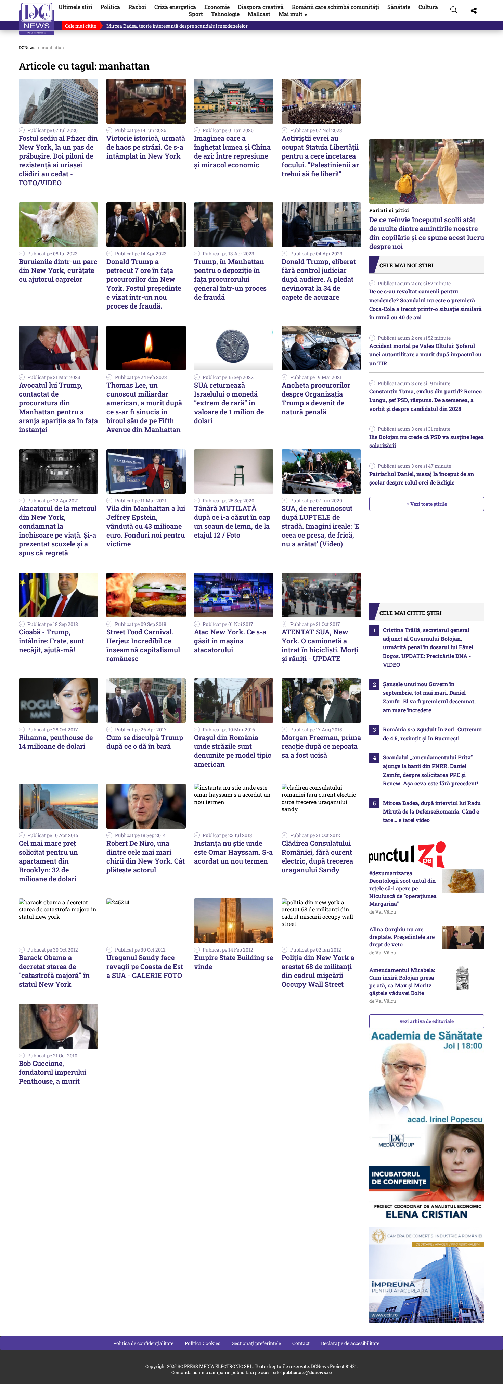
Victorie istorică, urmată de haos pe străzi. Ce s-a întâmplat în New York (145, 147)
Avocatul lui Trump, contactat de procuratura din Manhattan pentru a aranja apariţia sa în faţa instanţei (58, 407)
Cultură (428, 6)
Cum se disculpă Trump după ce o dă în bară (144, 742)
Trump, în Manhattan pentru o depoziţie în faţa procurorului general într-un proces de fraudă (230, 279)
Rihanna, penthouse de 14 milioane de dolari (56, 742)
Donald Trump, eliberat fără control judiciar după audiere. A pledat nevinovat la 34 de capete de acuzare (319, 279)
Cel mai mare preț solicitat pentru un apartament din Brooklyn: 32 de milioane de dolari (48, 861)
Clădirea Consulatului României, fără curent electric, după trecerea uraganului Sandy (317, 856)
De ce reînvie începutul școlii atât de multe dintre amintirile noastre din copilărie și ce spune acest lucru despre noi (426, 229)
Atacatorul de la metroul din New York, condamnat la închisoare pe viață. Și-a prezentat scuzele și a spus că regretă (57, 530)
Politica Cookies (202, 1343)
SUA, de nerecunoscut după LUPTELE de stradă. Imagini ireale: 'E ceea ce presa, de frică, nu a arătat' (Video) (320, 526)
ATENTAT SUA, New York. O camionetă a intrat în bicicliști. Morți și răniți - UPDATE (320, 645)
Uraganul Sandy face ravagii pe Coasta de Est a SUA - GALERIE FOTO (144, 966)
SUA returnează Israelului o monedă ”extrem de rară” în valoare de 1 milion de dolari (229, 402)
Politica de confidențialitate (143, 1343)
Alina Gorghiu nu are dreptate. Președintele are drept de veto (402, 937)
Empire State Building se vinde (233, 962)
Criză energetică (175, 6)
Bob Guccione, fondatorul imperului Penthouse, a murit (52, 1072)
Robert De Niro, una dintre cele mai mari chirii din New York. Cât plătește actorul (145, 856)
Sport (196, 13)
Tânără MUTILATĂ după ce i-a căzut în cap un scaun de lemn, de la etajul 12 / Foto (232, 521)
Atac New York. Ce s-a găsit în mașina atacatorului (230, 640)
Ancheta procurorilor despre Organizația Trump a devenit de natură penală (316, 398)
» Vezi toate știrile (427, 504)
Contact (301, 1343)
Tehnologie (225, 13)
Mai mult (294, 13)
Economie (217, 6)
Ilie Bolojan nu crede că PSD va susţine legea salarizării (426, 441)
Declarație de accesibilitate (350, 1343)
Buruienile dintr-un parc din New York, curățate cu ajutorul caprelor (58, 270)
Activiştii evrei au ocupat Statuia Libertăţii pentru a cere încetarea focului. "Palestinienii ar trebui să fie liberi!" (320, 156)
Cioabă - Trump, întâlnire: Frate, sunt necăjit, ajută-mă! (51, 640)
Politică (110, 6)
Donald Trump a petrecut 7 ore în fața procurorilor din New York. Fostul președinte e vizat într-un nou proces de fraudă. (143, 283)
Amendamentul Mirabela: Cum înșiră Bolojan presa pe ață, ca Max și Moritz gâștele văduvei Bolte (402, 981)
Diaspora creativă (261, 6)
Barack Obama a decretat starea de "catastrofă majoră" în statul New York (54, 971)
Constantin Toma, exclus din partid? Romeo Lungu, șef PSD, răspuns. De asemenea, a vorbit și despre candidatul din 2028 (425, 400)
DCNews (37, 19)
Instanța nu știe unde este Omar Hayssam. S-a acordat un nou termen (233, 852)
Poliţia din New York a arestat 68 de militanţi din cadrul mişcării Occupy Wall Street (318, 971)
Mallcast (259, 13)
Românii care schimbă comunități (335, 6)
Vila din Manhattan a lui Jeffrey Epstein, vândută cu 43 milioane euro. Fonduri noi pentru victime (145, 526)
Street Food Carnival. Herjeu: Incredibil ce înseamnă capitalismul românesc (143, 645)
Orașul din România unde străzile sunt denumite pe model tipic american (232, 750)
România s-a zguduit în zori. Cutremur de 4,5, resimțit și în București (432, 733)
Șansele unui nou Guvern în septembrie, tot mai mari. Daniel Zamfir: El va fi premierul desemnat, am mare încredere (429, 697)
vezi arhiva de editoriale (427, 1021)
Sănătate (398, 6)
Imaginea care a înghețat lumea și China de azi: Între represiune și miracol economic (232, 151)
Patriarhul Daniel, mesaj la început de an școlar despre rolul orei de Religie (421, 478)
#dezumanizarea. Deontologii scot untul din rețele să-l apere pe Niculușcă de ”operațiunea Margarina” (403, 888)
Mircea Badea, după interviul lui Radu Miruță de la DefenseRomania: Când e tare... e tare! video (432, 811)
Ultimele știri (75, 6)
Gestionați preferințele (256, 1343)
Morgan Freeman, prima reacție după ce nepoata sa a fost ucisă (321, 746)
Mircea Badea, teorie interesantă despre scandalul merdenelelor (177, 26)
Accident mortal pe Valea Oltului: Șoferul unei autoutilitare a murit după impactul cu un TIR (425, 354)
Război (137, 6)
